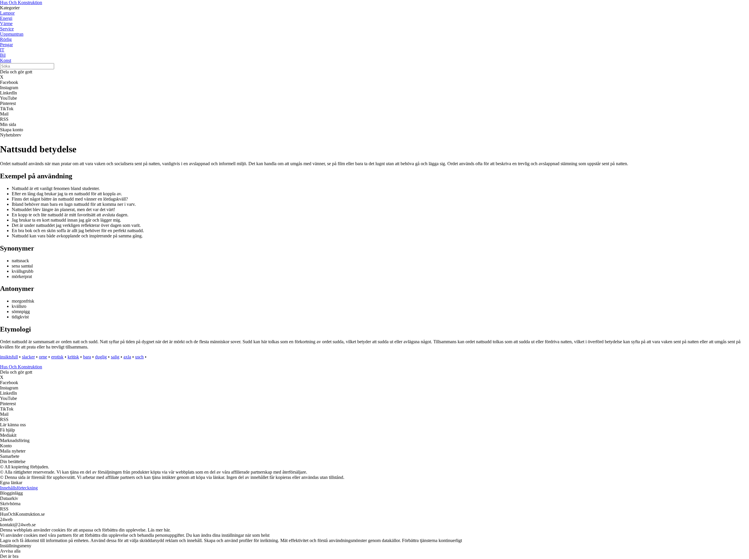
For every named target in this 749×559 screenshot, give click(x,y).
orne (43, 356)
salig (115, 356)
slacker (28, 356)
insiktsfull (9, 356)
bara (87, 356)
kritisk (73, 356)
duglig (101, 356)
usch (139, 356)
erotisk (57, 356)
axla (127, 356)
